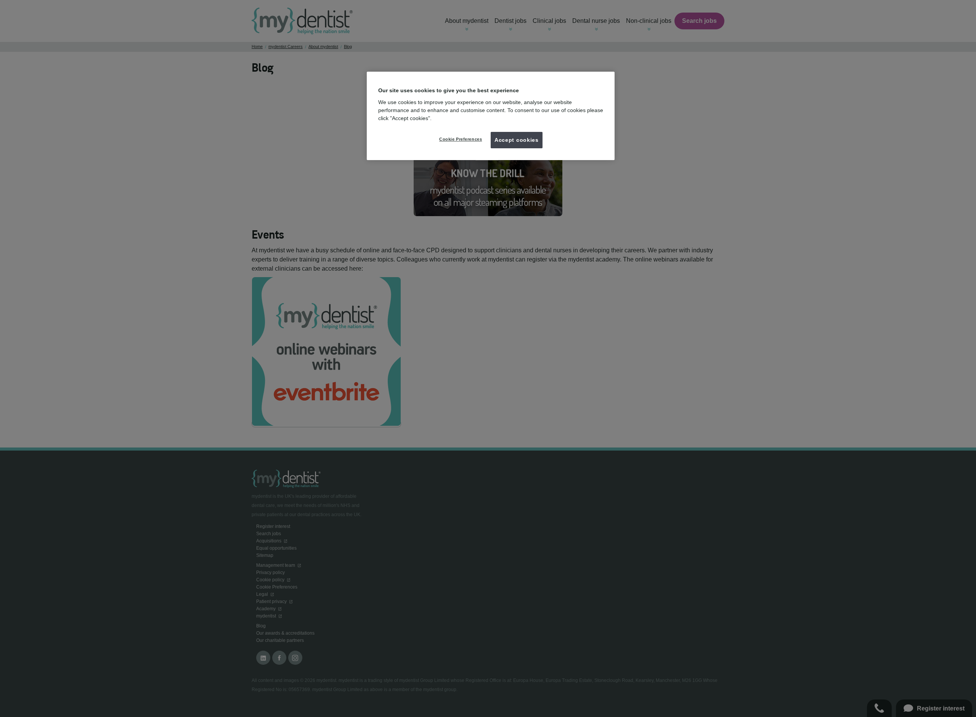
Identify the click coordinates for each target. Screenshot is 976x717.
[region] (491, 116)
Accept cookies (516, 140)
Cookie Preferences (460, 139)
